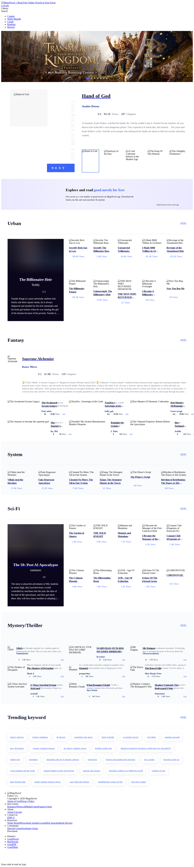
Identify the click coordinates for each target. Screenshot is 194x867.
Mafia (28, 806)
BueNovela (12, 841)
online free (15, 759)
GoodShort (12, 847)
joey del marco (17, 748)
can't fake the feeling (79, 782)
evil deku (151, 737)
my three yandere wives (75, 748)
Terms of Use (13, 801)
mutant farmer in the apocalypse (59, 770)
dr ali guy (61, 737)
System (34, 806)
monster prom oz (171, 759)
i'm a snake (149, 759)
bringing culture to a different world (126, 770)
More (183, 223)
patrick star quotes (91, 770)
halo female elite (18, 782)
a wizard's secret (130, 737)
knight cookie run (103, 748)
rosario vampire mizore (44, 748)
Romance (11, 806)
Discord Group (14, 828)
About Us (12, 812)
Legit (19, 812)
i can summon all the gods (22, 770)
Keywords (42, 823)
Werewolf (21, 806)
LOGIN (5, 5)
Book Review (66, 823)
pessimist (33, 759)
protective (92, 759)
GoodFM (11, 844)
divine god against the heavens (120, 759)
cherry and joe (17, 737)
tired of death (108, 737)
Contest (11, 16)
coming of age (158, 770)
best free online (138, 782)
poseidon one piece (83, 737)
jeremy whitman (40, 737)
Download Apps (29, 823)
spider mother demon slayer (47, 782)
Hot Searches (53, 823)
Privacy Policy (28, 801)
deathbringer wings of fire (110, 782)
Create (10, 21)
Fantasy (42, 806)
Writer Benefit (14, 19)
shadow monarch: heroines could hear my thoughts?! (146, 748)
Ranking (11, 24)
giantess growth (172, 737)
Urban (49, 806)
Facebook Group (30, 828)
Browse (11, 27)
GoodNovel (13, 839)
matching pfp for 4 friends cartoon (62, 759)
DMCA (11, 817)
